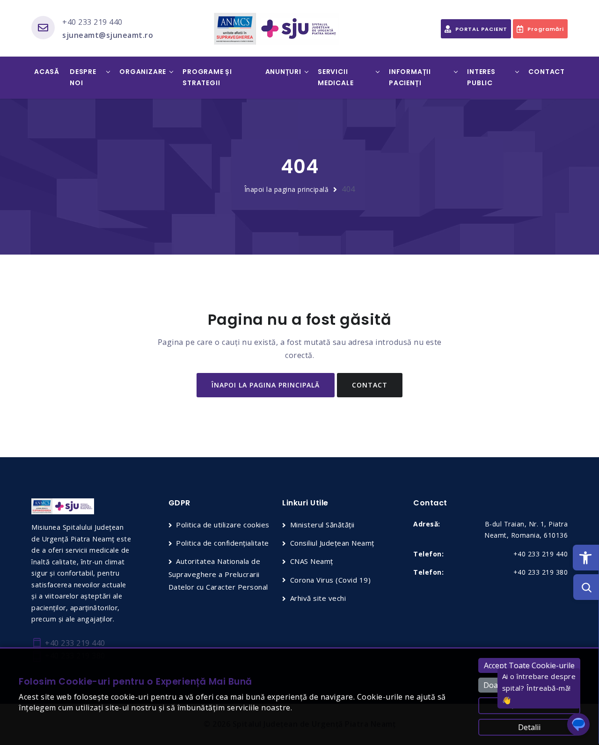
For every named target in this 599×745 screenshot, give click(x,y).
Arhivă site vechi (318, 598)
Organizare (142, 71)
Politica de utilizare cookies (223, 524)
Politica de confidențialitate (222, 543)
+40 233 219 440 (92, 22)
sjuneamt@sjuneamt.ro (107, 35)
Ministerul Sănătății (322, 524)
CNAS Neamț (311, 561)
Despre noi (83, 77)
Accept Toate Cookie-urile (529, 665)
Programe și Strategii (207, 77)
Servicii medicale (335, 77)
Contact (546, 71)
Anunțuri (283, 71)
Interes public (481, 77)
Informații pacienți (410, 77)
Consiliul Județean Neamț (332, 543)
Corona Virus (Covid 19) (330, 579)
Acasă (46, 71)
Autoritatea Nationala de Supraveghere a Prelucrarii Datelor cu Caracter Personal (218, 573)
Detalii (529, 727)
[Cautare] (586, 587)
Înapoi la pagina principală (286, 189)
